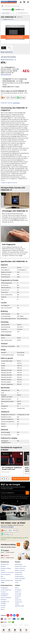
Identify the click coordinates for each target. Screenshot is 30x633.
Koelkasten (4, 599)
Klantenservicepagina (7, 527)
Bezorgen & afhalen (6, 568)
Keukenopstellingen (20, 578)
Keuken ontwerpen (20, 570)
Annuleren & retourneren (7, 572)
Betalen (3, 570)
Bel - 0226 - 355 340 (9, 97)
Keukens (17, 562)
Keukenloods (5, 562)
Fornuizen (3, 592)
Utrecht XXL (18, 600)
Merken (3, 609)
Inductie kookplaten (6, 597)
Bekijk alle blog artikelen (20, 479)
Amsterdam (18, 590)
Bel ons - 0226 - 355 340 (10, 530)
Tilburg (17, 598)
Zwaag (16, 604)
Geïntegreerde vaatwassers (4, 594)
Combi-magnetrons (6, 590)
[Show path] (14, 13)
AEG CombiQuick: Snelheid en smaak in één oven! (12, 468)
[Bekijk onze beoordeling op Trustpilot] (15, 550)
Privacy (15, 625)
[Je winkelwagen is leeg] (24, 2)
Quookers (3, 605)
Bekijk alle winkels (19, 606)
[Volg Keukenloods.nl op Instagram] (11, 615)
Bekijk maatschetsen (7, 52)
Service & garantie (5, 574)
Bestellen (3, 566)
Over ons (3, 578)
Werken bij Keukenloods (7, 580)
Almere (17, 588)
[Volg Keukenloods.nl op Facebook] (14, 615)
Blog (2, 576)
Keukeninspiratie (19, 576)
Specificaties (16, 103)
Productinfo (4, 103)
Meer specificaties (6, 74)
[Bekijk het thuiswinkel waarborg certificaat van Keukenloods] (4, 621)
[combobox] (15, 6)
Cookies (21, 625)
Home (8, 13)
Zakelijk (2, 582)
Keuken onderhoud (20, 568)
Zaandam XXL (18, 602)
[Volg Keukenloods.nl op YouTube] (17, 615)
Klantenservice (4, 564)
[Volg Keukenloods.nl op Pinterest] (8, 615)
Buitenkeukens (18, 564)
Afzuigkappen (4, 588)
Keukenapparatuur (6, 585)
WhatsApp (22, 97)
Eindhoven (17, 592)
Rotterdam (18, 596)
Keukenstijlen (18, 580)
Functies (10, 103)
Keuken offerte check (20, 566)
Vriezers (3, 607)
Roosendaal (18, 594)
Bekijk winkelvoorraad (7, 59)
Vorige (3, 13)
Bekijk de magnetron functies (9, 182)
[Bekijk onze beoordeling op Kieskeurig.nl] (15, 556)
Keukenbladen (18, 572)
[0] (24, 2)
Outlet (16, 582)
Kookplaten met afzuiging (5, 602)
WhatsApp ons (7, 534)
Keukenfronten (19, 574)
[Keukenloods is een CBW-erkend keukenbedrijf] (11, 621)
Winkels (17, 585)
